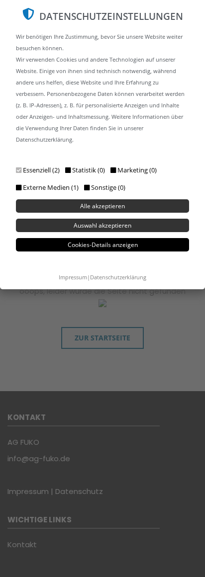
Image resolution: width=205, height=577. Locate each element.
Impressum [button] (73, 277)
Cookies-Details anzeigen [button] (103, 245)
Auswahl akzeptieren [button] (102, 225)
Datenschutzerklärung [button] (118, 277)
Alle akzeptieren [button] (102, 206)
